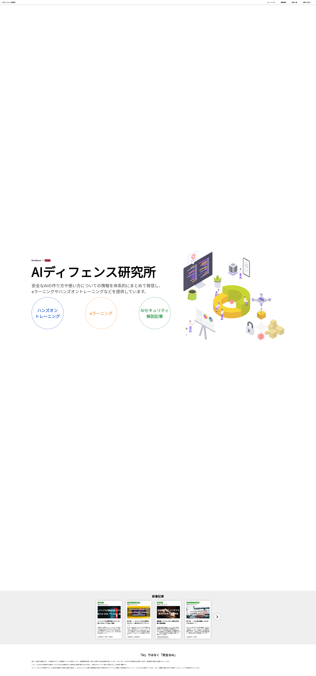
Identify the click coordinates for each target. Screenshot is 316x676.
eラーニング (101, 313)
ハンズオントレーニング (47, 313)
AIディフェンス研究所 (8, 2)
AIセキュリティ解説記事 (155, 313)
